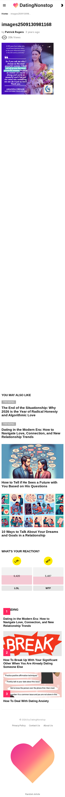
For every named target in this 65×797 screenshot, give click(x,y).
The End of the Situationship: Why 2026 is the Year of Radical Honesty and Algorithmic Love (30, 411)
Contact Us (34, 725)
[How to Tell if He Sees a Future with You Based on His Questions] (32, 461)
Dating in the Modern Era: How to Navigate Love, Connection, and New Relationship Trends (31, 433)
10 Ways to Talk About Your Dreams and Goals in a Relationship (30, 533)
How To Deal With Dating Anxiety (26, 701)
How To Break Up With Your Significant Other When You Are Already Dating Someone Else (30, 663)
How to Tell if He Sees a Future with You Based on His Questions (29, 484)
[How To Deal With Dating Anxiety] (32, 684)
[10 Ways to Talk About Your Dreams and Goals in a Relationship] (32, 510)
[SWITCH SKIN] (62, 5)
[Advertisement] (32, 242)
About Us (48, 725)
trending (9, 402)
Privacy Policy (18, 725)
